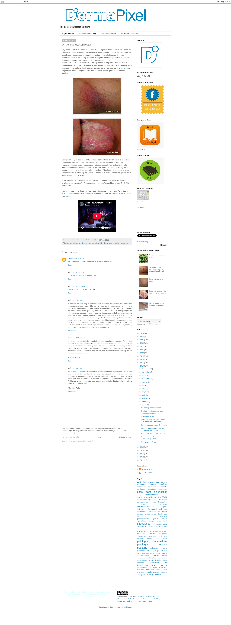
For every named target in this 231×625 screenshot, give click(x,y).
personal (164, 548)
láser (152, 526)
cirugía (139, 495)
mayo (144, 392)
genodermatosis (143, 519)
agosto (145, 382)
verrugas (140, 575)
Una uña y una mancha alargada (153, 433)
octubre (145, 375)
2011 (142, 460)
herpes (164, 519)
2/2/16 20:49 (80, 338)
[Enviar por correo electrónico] (99, 240)
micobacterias (142, 536)
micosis (116, 243)
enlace (68, 196)
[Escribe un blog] (101, 240)
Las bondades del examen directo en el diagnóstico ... (154, 438)
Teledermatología (142, 560)
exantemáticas (150, 514)
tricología (153, 567)
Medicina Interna (146, 534)
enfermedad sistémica (156, 509)
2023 (142, 343)
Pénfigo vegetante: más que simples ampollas (152, 412)
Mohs (165, 536)
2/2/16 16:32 (80, 300)
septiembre (146, 379)
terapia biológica (155, 560)
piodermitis (162, 550)
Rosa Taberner (147, 469)
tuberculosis (163, 567)
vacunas (156, 572)
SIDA (154, 558)
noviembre (146, 372)
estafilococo (162, 511)
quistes (164, 555)
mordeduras (140, 538)
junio (144, 388)
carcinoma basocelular (157, 487)
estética (140, 514)
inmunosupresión (160, 524)
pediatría (142, 547)
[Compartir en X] (103, 240)
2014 (142, 450)
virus (146, 574)
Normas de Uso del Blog (87, 33)
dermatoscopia (143, 507)
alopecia (145, 482)
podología (145, 553)
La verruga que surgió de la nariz (154, 425)
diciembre (146, 369)
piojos (139, 553)
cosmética (157, 497)
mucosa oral (124, 243)
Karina (70, 258)
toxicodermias (142, 565)
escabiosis (152, 511)
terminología (154, 563)
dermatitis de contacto (146, 502)
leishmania (159, 526)
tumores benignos (145, 570)
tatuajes (164, 558)
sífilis (158, 558)
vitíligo (151, 575)
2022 (142, 346)
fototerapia (163, 516)
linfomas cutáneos (156, 531)
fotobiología (162, 514)
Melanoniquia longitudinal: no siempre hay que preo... (152, 429)
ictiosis (165, 521)
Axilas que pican (147, 416)
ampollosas (74, 243)
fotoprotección (142, 516)
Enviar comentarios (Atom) (83, 441)
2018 (142, 359)
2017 (142, 363)
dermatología (141, 504)
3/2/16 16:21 (80, 368)
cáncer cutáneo (158, 484)
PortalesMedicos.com (143, 202)
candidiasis (83, 243)
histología (151, 521)
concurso (163, 495)
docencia (155, 507)
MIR (160, 536)
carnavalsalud (163, 489)
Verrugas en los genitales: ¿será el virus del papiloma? (156, 269)
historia (158, 521)
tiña (165, 563)
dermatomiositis (162, 504)
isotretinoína (141, 526)
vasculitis (164, 572)
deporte (150, 499)
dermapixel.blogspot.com (142, 601)
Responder (72, 265)
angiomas (163, 482)
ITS (148, 526)
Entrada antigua (125, 437)
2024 (142, 340)
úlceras (158, 570)
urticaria (148, 572)
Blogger (129, 607)
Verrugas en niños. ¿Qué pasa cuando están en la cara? (153, 421)
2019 (142, 356)
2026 (142, 333)
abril (144, 395)
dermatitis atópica (160, 499)
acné (139, 482)
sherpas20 (147, 558)
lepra (165, 526)
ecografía (164, 507)
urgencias (140, 572)
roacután (140, 558)
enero (144, 405)
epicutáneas (141, 511)
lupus (165, 531)
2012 (142, 457)
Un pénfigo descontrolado (151, 408)
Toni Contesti (147, 473)
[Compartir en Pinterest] (108, 240)
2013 (142, 454)
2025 (142, 336)
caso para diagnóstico (95, 243)
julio (143, 385)
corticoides (149, 497)
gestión (155, 519)
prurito (164, 553)
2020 (142, 353)
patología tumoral (152, 544)
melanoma (163, 534)
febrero (145, 402)
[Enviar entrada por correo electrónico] (94, 240)
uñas (165, 570)
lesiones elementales (147, 529)
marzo (144, 398)
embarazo (140, 509)
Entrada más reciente (70, 437)
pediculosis (154, 548)
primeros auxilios (155, 553)
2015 (142, 447)
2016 (142, 366)
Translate (155, 324)
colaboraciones (151, 495)
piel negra (151, 550)
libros (147, 531)
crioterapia (143, 499)
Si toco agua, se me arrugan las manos (156, 304)
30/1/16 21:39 (79, 258)
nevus (165, 538)
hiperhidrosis (141, 521)
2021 (142, 350)
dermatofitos (162, 502)
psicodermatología (143, 555)
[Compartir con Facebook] (106, 240)
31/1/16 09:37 (81, 272)
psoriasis (156, 555)
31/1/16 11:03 (81, 286)
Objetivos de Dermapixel (129, 33)
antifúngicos (141, 484)
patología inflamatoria (152, 541)
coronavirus (141, 497)
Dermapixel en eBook (108, 33)
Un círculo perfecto (148, 442)
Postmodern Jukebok (96, 191)
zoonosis (157, 575)
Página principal (68, 33)
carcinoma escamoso (146, 489)
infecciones (108, 243)
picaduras (141, 551)
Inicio (99, 437)
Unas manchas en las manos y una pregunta (157, 292)
